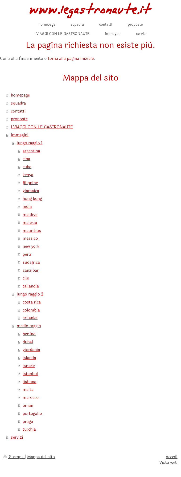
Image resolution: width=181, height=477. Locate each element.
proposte (19, 119)
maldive (30, 214)
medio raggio (29, 326)
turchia (29, 429)
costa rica (32, 302)
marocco (31, 397)
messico (30, 238)
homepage (20, 95)
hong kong (32, 198)
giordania (31, 350)
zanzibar (31, 270)
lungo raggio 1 (29, 143)
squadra (18, 103)
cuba (27, 167)
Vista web (168, 462)
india (27, 206)
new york (31, 246)
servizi (17, 437)
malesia (30, 222)
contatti (18, 111)
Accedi (171, 457)
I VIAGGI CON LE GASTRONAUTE (42, 127)
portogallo (32, 413)
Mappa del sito (41, 457)
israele (29, 366)
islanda (29, 358)
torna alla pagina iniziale (71, 58)
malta (28, 389)
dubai (28, 342)
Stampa (16, 457)
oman (28, 405)
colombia (31, 310)
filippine (30, 183)
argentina (31, 151)
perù (27, 254)
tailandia (31, 286)
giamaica (31, 191)
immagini (20, 135)
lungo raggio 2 (30, 294)
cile (26, 278)
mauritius (32, 230)
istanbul (30, 374)
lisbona (29, 382)
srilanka (30, 318)
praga (28, 421)
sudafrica (31, 262)
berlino (29, 334)
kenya (28, 175)
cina (26, 159)
